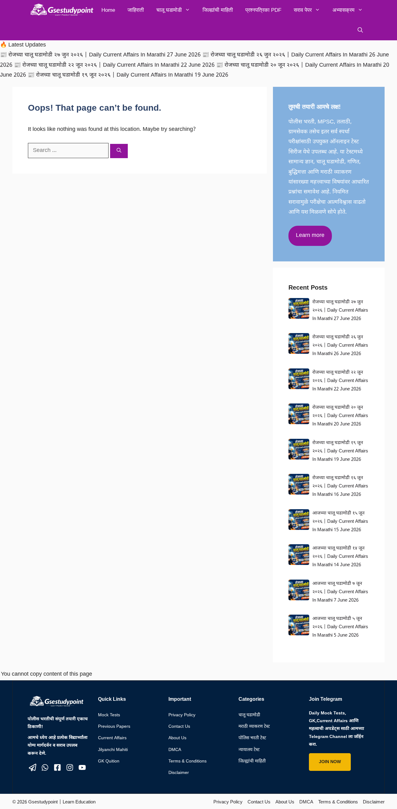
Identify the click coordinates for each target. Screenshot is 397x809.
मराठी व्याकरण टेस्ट (254, 727)
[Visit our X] (33, 767)
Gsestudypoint (43, 802)
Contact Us (179, 727)
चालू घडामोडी (169, 10)
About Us (177, 738)
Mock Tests (109, 715)
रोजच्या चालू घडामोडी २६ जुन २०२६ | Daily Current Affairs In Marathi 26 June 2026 (340, 345)
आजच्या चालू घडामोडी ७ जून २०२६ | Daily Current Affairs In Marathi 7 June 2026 (340, 592)
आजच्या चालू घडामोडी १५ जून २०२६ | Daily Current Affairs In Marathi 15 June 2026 (340, 521)
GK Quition (108, 761)
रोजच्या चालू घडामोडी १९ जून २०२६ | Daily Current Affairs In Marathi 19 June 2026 (340, 451)
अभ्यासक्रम (343, 10)
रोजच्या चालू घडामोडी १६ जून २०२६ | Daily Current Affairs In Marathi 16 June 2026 (340, 486)
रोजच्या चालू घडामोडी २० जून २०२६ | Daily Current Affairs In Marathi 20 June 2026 (340, 416)
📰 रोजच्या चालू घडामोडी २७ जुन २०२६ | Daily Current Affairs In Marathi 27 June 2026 (101, 55)
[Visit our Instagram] (70, 767)
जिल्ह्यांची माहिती (218, 10)
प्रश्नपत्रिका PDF (263, 10)
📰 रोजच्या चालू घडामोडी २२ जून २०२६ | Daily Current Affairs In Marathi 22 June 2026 (115, 65)
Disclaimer (178, 773)
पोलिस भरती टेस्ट (252, 738)
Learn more (310, 235)
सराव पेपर (303, 10)
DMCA (174, 750)
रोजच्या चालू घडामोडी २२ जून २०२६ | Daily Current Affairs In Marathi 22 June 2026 (340, 381)
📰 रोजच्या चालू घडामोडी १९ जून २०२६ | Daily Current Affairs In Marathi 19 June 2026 (128, 75)
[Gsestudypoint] (60, 10)
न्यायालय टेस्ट (249, 750)
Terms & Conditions (187, 761)
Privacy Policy (181, 715)
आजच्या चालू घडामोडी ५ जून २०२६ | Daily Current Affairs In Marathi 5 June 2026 (340, 627)
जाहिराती (135, 10)
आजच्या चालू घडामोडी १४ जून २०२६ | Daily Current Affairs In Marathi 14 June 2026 (340, 556)
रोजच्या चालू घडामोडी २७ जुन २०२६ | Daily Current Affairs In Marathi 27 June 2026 (340, 310)
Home (108, 10)
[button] (360, 30)
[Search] (119, 151)
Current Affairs (112, 738)
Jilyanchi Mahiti (113, 750)
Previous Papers (114, 727)
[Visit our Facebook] (57, 767)
